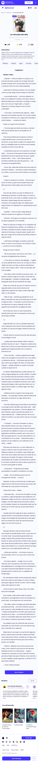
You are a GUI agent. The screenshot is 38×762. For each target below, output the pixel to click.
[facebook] (3, 742)
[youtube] (24, 742)
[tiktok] (10, 742)
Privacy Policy (14, 750)
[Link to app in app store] (3, 738)
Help (8, 745)
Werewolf (8, 12)
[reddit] (13, 742)
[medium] (20, 742)
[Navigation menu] (35, 8)
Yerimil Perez (18, 37)
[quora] (17, 742)
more (2, 59)
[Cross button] (35, 3)
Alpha (21, 63)
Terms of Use (5, 750)
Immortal (28, 63)
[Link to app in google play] (7, 738)
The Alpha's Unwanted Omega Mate (31, 726)
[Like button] (34, 758)
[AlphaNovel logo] (7, 7)
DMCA (22, 750)
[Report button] (27, 686)
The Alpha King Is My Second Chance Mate (6, 726)
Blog (3, 745)
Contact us (14, 745)
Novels (3, 12)
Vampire (13, 63)
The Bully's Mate (18, 725)
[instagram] (6, 742)
